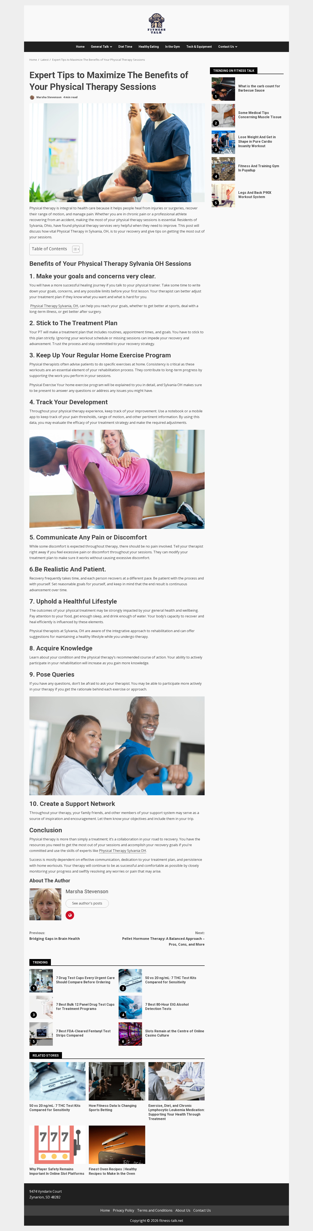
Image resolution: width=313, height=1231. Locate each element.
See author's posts (87, 903)
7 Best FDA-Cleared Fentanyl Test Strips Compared (41, 1034)
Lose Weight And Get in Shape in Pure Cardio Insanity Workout (223, 142)
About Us (182, 1210)
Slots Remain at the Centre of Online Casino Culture (130, 1034)
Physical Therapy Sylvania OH (122, 850)
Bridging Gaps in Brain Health (54, 935)
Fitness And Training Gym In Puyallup (223, 169)
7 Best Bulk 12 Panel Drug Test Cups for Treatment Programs (41, 1007)
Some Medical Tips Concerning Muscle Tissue (223, 115)
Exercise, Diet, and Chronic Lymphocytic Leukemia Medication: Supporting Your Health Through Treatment (176, 1081)
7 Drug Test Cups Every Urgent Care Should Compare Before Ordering (41, 980)
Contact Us (226, 46)
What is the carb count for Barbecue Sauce (223, 89)
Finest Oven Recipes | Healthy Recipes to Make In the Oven (117, 1145)
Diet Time (125, 46)
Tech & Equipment (199, 46)
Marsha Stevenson (49, 97)
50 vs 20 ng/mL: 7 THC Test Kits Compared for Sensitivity (130, 980)
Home (80, 46)
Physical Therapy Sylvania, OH (54, 305)
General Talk (100, 46)
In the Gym (172, 46)
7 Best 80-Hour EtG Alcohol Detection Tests (130, 1007)
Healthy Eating (149, 46)
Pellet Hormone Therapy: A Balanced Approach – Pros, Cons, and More (163, 938)
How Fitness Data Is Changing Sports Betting (117, 1081)
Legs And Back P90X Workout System (223, 195)
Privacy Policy (123, 1210)
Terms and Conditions (154, 1210)
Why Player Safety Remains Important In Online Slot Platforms (57, 1145)
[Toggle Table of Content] (74, 249)
